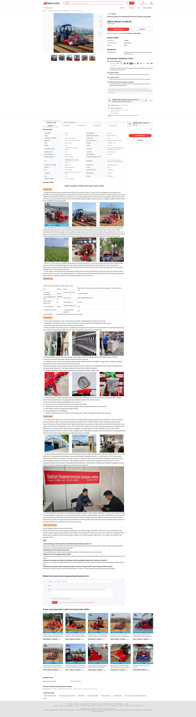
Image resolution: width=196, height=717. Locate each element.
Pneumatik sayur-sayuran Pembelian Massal (135, 695)
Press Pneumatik (118, 695)
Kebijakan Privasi (93, 704)
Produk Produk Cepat (118, 704)
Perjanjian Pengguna (84, 704)
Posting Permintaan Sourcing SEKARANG (84, 602)
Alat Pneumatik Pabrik (92, 695)
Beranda (44, 10)
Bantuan (131, 8)
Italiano (89, 705)
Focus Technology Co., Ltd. (93, 708)
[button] (120, 125)
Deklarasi (76, 704)
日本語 (113, 705)
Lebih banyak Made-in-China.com (106, 704)
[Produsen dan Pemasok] (51, 3)
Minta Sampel (137, 33)
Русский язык (83, 705)
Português (71, 705)
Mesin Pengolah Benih (75, 681)
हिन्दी (117, 705)
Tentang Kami (70, 704)
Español (65, 705)
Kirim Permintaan (118, 29)
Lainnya (45, 698)
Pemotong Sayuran (105, 695)
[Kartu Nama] (151, 129)
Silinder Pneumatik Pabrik (50, 695)
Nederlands (99, 705)
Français (77, 705)
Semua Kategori (49, 8)
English (60, 705)
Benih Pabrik (81, 695)
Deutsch (94, 705)
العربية (105, 705)
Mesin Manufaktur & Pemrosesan (55, 10)
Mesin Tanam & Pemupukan (77, 10)
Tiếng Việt (132, 705)
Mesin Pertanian (66, 10)
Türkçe (126, 705)
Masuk (151, 4)
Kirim (54, 602)
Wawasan (127, 704)
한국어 (109, 705)
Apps (138, 8)
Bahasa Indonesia (139, 705)
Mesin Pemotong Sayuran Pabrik (67, 695)
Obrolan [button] (143, 29)
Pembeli (122, 8)
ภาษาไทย (122, 705)
